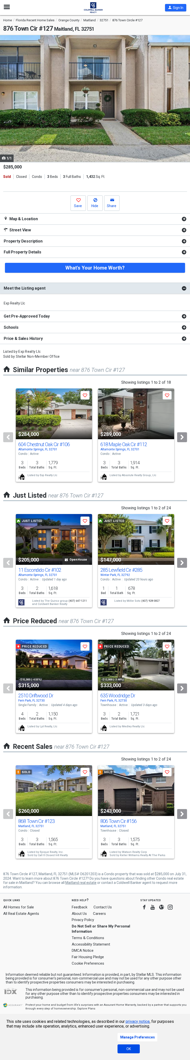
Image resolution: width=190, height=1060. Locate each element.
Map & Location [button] (23, 219)
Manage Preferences (137, 1037)
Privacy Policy (83, 920)
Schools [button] (11, 327)
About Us (79, 913)
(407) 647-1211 (78, 600)
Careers (99, 913)
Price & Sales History (23, 338)
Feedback (79, 907)
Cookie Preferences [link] (88, 963)
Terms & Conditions (88, 938)
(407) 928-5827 (150, 600)
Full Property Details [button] (22, 252)
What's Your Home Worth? (95, 268)
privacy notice (138, 1021)
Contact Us (103, 907)
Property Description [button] (23, 241)
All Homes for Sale (18, 907)
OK (128, 1049)
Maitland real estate (80, 883)
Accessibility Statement (91, 944)
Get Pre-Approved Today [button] (26, 316)
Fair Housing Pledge (88, 957)
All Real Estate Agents (21, 913)
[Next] (182, 437)
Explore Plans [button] (86, 1008)
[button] (175, 7)
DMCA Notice (83, 950)
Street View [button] (19, 230)
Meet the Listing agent (24, 288)
